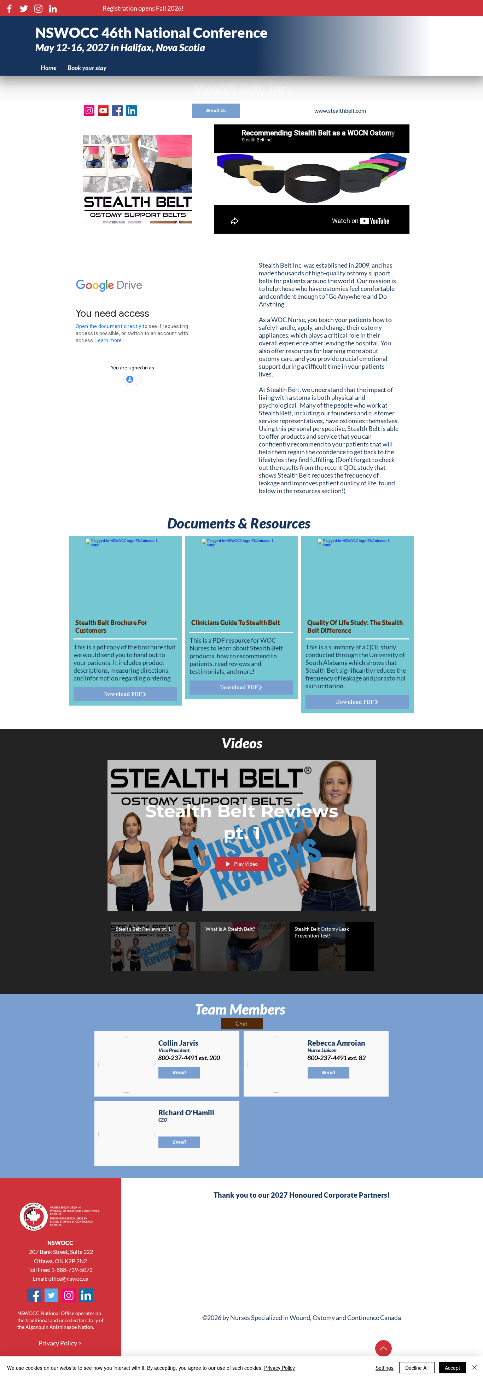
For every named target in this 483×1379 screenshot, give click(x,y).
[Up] (383, 1348)
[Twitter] (23, 8)
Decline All (417, 1367)
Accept (452, 1367)
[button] (143, 8)
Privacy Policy (279, 1367)
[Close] (474, 1367)
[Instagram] (38, 8)
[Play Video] (153, 946)
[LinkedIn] (52, 8)
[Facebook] (9, 8)
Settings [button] (385, 1367)
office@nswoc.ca (68, 1278)
